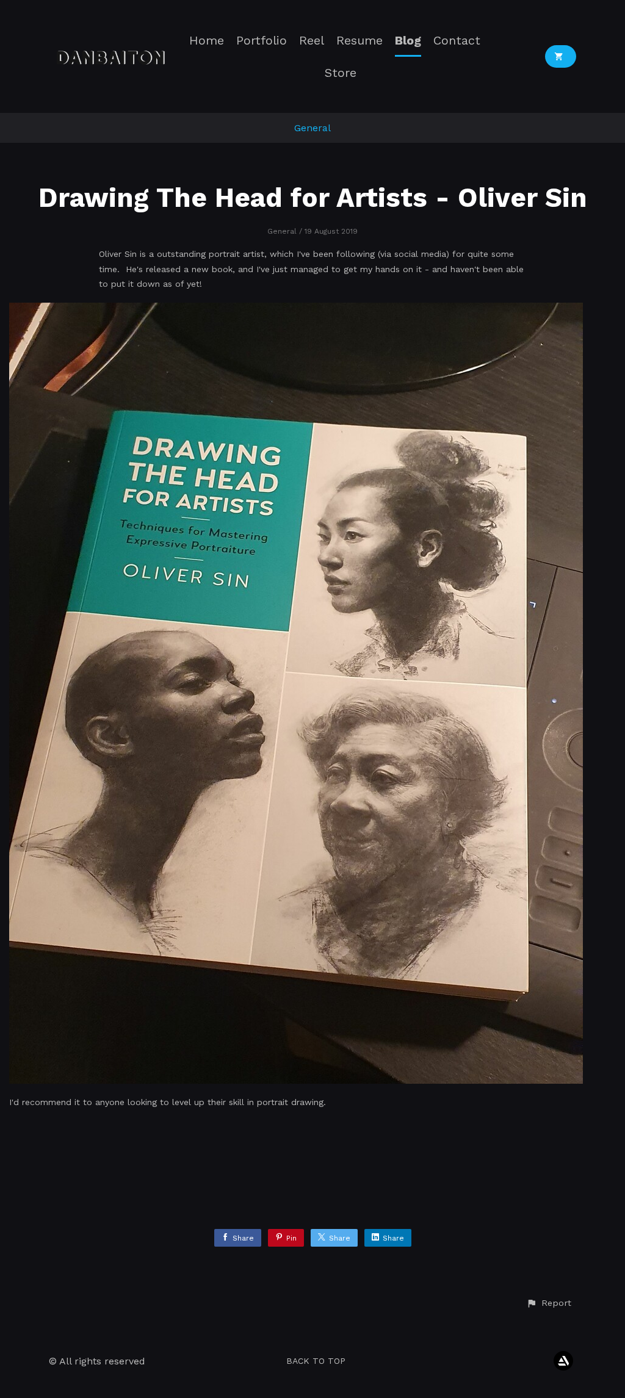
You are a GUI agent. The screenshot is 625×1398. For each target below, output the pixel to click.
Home (206, 41)
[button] (548, 1303)
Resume (359, 41)
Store (340, 73)
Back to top (315, 1361)
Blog (408, 41)
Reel (311, 41)
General (312, 128)
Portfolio (261, 41)
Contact (456, 41)
